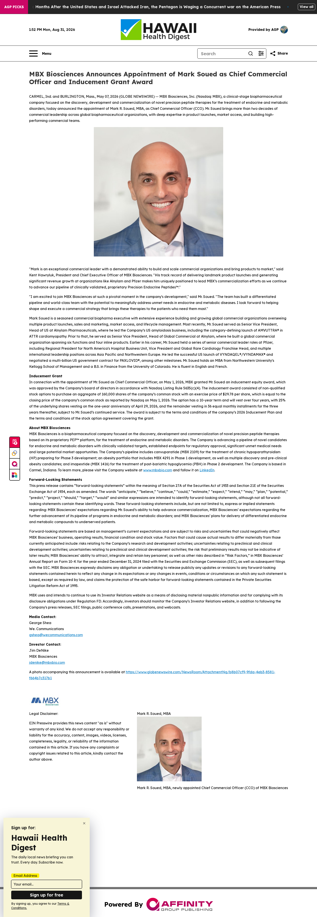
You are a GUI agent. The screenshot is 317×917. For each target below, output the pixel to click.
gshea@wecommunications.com (56, 635)
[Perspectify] (15, 453)
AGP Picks (14, 7)
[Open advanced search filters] (261, 53)
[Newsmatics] (15, 474)
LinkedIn (206, 470)
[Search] (250, 53)
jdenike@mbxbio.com (47, 662)
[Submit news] (15, 442)
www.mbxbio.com (157, 470)
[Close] (84, 823)
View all (306, 7)
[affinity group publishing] (15, 464)
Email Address (25, 875)
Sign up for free (46, 895)
